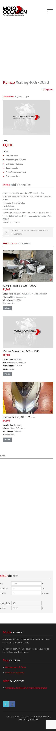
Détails (7, 308)
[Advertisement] (28, 45)
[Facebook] (12, 704)
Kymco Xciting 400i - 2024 (19, 417)
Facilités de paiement (14, 672)
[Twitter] (6, 704)
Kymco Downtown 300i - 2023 (21, 351)
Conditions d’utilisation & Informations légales (26, 687)
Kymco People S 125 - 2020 (19, 285)
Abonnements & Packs (15, 667)
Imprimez (49, 89)
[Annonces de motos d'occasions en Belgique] (15, 11)
